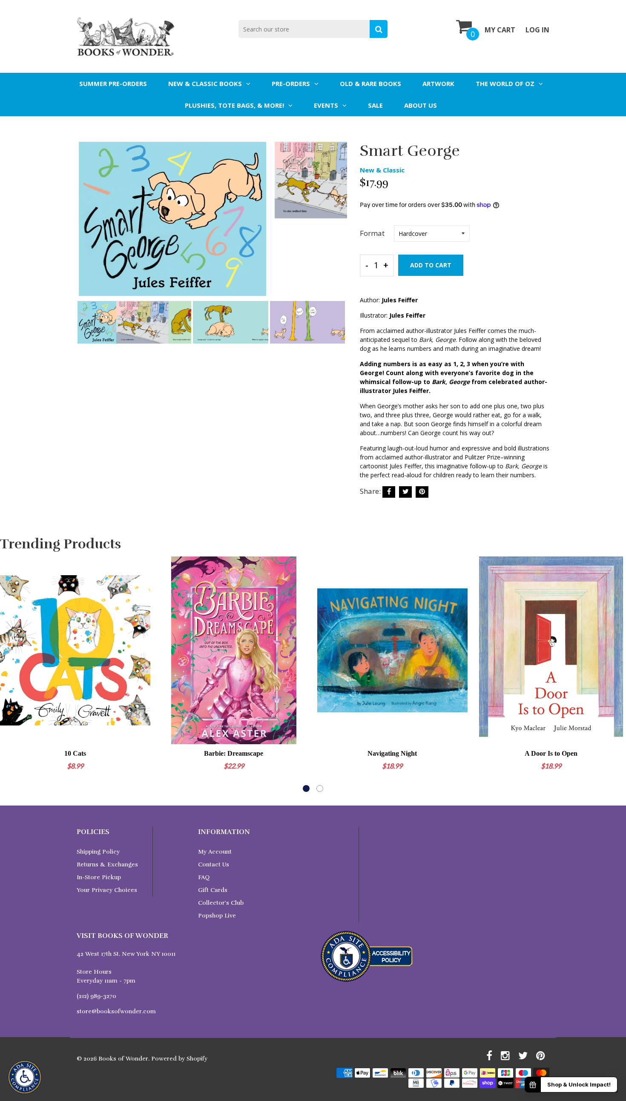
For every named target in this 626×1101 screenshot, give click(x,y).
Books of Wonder (123, 1058)
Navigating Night (392, 753)
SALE (375, 105)
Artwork (438, 83)
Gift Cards (212, 890)
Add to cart (430, 265)
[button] (306, 788)
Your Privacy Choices (107, 890)
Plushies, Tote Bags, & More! (234, 105)
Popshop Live (217, 915)
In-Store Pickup (99, 877)
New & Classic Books (205, 83)
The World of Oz (505, 83)
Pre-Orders (291, 83)
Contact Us (213, 864)
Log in (537, 29)
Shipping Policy (98, 851)
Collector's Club (221, 902)
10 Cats (75, 753)
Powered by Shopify (179, 1058)
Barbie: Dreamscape (233, 753)
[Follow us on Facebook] (388, 492)
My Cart (500, 29)
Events (326, 105)
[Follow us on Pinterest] (422, 492)
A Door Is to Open (551, 753)
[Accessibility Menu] (24, 1077)
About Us (420, 105)
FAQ (204, 877)
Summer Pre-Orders (113, 83)
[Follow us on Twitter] (405, 492)
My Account (215, 851)
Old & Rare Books (370, 83)
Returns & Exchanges (107, 864)
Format (372, 233)
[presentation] (85, 225)
